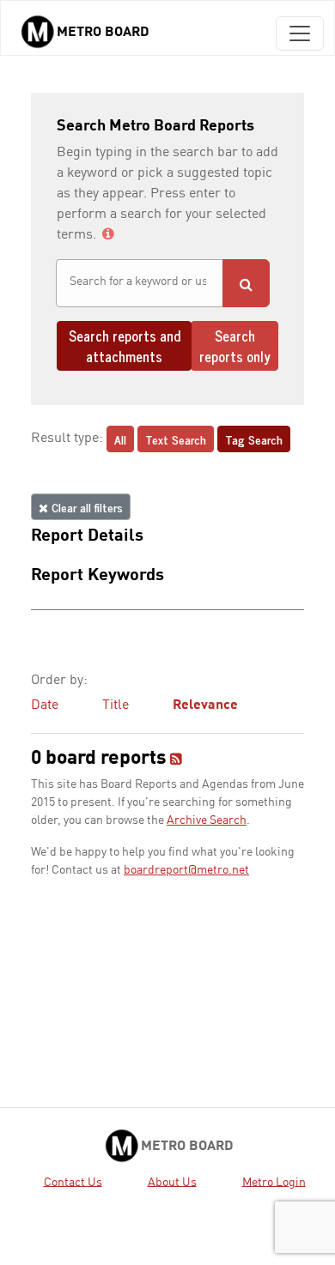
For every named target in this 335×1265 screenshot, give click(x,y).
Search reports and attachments (124, 345)
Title (115, 705)
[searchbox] (140, 282)
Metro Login (274, 1182)
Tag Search (254, 439)
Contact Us (73, 1182)
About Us (172, 1182)
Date (44, 705)
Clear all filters (85, 507)
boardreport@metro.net (186, 870)
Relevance (205, 705)
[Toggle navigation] (300, 33)
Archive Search (207, 820)
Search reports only (235, 345)
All (120, 439)
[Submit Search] (246, 283)
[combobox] (139, 283)
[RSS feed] (176, 760)
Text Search (175, 439)
